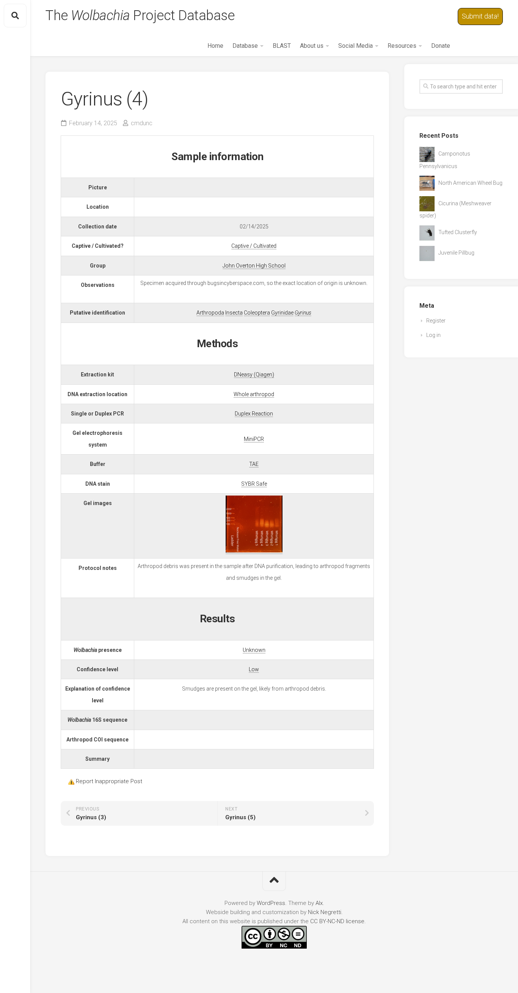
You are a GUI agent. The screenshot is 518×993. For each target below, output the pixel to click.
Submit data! (480, 16)
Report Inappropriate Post (109, 781)
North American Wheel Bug (470, 183)
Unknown (254, 650)
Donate (440, 45)
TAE (254, 464)
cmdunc (141, 123)
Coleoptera (257, 313)
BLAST (282, 45)
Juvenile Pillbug (456, 253)
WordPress (271, 903)
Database (245, 45)
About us (311, 45)
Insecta (234, 313)
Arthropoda (210, 313)
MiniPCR (254, 439)
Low (254, 669)
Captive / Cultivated (253, 246)
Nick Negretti (324, 912)
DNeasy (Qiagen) (254, 374)
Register (436, 321)
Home (215, 45)
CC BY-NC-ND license (337, 921)
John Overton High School (254, 266)
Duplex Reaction (254, 414)
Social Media (355, 45)
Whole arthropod (254, 394)
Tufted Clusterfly (457, 232)
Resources (402, 45)
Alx (319, 903)
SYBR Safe (254, 484)
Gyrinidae (282, 313)
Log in (433, 335)
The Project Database (140, 16)
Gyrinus (303, 313)
